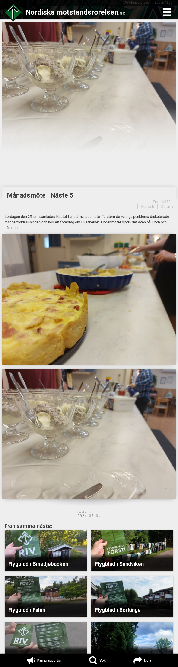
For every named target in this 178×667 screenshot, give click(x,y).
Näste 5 (147, 206)
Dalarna (167, 206)
